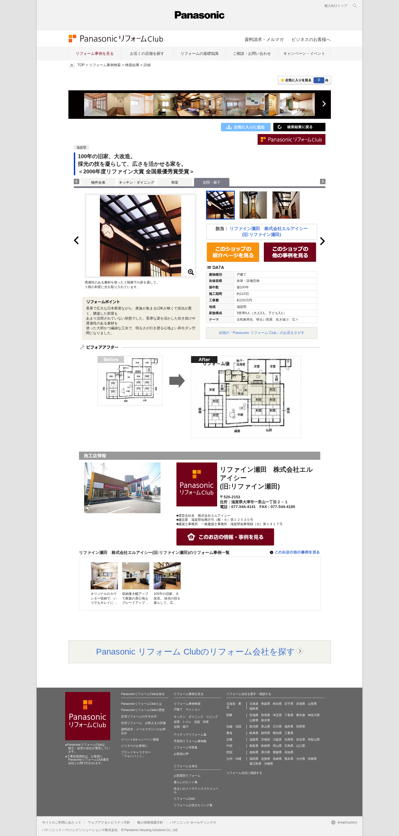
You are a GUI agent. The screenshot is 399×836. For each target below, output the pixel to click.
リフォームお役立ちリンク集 (193, 805)
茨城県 (253, 715)
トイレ (186, 721)
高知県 (288, 752)
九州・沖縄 (233, 758)
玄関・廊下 (181, 726)
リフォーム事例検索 (105, 65)
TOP (81, 65)
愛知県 (277, 733)
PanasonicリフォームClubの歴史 (143, 709)
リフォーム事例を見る (95, 53)
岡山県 (277, 745)
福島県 (253, 708)
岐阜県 (253, 733)
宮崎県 (312, 758)
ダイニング (195, 716)
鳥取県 (253, 745)
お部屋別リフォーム (187, 775)
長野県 (300, 726)
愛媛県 (277, 752)
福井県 (288, 726)
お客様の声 (181, 753)
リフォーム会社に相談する (244, 772)
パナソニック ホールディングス (193, 822)
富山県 (265, 726)
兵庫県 (288, 739)
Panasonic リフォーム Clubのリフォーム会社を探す (195, 651)
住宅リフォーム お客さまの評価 (143, 723)
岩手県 (288, 703)
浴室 (177, 721)
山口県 (300, 745)
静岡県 (265, 733)
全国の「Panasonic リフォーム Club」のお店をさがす (262, 333)
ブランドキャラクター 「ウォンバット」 (136, 754)
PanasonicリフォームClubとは (141, 703)
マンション (192, 709)
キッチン (180, 716)
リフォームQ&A (184, 798)
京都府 (265, 739)
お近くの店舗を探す (147, 53)
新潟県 (253, 726)
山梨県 (253, 720)
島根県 (265, 745)
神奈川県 (314, 715)
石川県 (277, 726)
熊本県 (288, 758)
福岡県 (253, 758)
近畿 (229, 739)
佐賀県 (265, 758)
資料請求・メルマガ (264, 39)
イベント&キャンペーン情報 (140, 739)
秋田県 (277, 703)
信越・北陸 (233, 726)
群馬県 (265, 715)
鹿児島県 (255, 763)
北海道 (253, 703)
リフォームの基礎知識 (199, 53)
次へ (323, 104)
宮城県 (300, 703)
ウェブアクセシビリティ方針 (109, 822)
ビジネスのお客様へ (311, 39)
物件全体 (98, 182)
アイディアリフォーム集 (190, 734)
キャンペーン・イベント (304, 53)
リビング (212, 716)
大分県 (300, 758)
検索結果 (132, 65)
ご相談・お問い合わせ (252, 53)
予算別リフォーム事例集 (190, 741)
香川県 (265, 752)
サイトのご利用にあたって (61, 822)
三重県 (288, 733)
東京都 (300, 715)
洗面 (197, 721)
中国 (229, 745)
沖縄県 (268, 763)
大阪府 (277, 739)
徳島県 (253, 752)
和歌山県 (314, 739)
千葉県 (288, 715)
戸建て (178, 709)
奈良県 (300, 739)
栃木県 (265, 720)
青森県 (265, 703)
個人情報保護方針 (150, 822)
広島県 (288, 745)
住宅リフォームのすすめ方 (139, 716)
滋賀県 (253, 739)
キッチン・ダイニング (136, 182)
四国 (229, 752)
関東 (229, 715)
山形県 (312, 703)
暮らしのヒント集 (186, 782)
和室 (174, 182)
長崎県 (277, 758)
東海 (229, 733)
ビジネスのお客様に (134, 745)
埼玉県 (277, 715)
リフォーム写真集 (186, 747)
